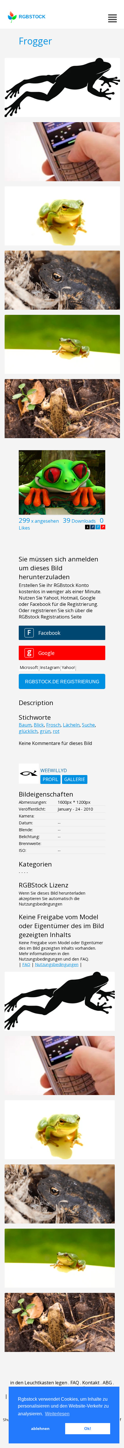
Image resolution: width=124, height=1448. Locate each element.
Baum (25, 725)
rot (56, 731)
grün (45, 731)
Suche (88, 725)
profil (50, 779)
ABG (107, 1382)
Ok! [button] (87, 1428)
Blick (39, 725)
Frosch (53, 725)
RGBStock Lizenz (43, 885)
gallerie (74, 779)
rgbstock (32, 16)
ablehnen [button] (40, 1428)
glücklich (28, 731)
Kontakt (90, 1382)
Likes (24, 528)
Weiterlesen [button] (57, 1413)
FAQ (26, 964)
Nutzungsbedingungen (56, 964)
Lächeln (71, 725)
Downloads (84, 521)
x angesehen (45, 521)
